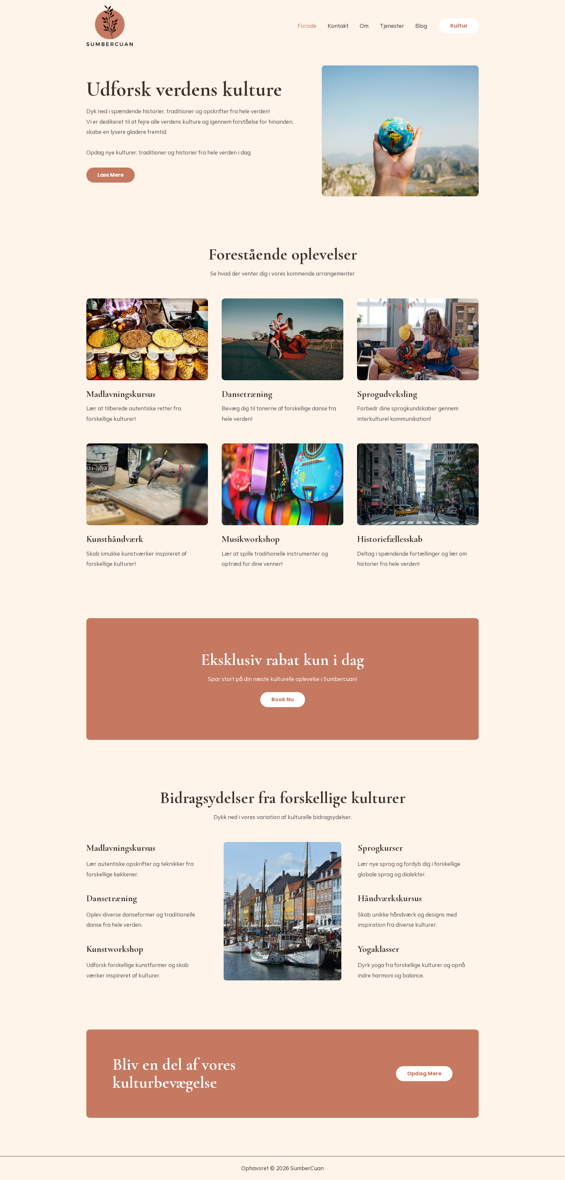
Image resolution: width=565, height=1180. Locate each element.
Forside (307, 25)
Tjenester (392, 25)
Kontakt (338, 25)
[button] (459, 25)
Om (364, 25)
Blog (421, 25)
